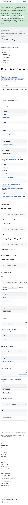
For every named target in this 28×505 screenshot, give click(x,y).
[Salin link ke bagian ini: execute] (7, 277)
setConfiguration (7, 184)
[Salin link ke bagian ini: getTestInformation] (14, 346)
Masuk (24, 1)
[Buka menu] (2, 1)
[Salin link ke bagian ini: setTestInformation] (14, 399)
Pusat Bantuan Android (6, 481)
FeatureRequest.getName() (8, 331)
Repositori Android (5, 445)
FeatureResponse (12, 159)
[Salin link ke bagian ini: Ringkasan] (10, 106)
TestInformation (7, 174)
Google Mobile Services (6, 487)
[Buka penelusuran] (18, 1)
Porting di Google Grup (6, 475)
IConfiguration (16, 184)
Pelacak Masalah (4, 492)
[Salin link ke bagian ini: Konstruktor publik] (17, 255)
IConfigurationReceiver (7, 79)
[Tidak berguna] (18, 48)
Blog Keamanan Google (6, 468)
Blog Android (4, 466)
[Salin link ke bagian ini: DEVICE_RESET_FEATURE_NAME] (22, 239)
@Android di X (4, 462)
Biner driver (3, 456)
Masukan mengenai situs (11, 499)
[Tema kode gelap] (26, 213)
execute (5, 157)
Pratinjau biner (4, 452)
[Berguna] (16, 48)
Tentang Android (5, 497)
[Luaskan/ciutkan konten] (11, 51)
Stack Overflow (4, 490)
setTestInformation (8, 196)
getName (5, 167)
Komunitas (12, 497)
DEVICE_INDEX (6, 117)
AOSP (2, 44)
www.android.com (5, 485)
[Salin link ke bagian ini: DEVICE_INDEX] (12, 209)
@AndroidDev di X (5, 464)
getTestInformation (8, 177)
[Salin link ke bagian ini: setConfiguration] (13, 368)
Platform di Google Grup (6, 471)
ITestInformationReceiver (8, 81)
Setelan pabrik (4, 454)
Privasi (3, 499)
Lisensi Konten (13, 433)
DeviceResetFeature (8, 144)
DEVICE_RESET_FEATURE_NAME (10, 134)
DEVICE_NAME (6, 126)
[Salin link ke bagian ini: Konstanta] (10, 205)
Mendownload (4, 450)
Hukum (17, 497)
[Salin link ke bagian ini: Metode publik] (13, 273)
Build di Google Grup (5, 473)
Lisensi (21, 497)
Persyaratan (3, 447)
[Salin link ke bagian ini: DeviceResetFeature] (15, 260)
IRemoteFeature (19, 79)
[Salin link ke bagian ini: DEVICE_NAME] (12, 224)
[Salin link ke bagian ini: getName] (8, 318)
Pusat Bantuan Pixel (5, 483)
